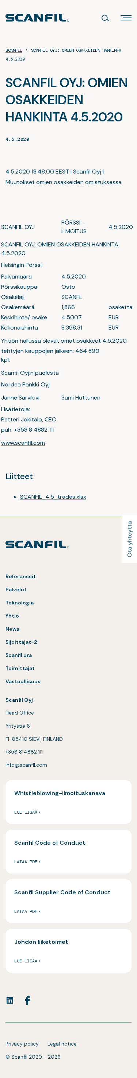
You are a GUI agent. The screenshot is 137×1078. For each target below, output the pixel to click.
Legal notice (62, 1043)
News (12, 629)
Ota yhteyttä (129, 539)
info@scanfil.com (26, 765)
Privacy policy (22, 1043)
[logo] (37, 18)
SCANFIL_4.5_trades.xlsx (53, 497)
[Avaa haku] (105, 18)
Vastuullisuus (23, 681)
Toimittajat (20, 668)
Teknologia (19, 602)
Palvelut (16, 589)
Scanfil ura (18, 655)
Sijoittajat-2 (21, 642)
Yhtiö (12, 615)
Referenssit (20, 576)
